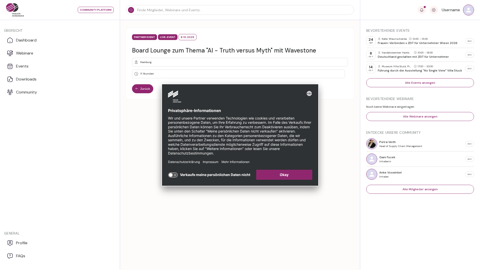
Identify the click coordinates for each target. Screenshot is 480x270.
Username (451, 9)
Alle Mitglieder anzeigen (420, 189)
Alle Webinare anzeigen (420, 116)
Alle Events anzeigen (420, 83)
